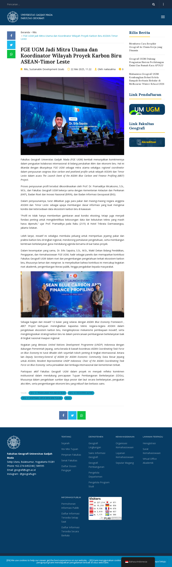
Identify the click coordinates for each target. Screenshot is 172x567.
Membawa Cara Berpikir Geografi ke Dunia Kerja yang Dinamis (145, 47)
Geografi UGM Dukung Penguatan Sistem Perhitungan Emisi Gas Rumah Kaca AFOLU (146, 62)
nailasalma (110, 69)
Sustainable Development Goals (46, 69)
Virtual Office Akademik (150, 460)
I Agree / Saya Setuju (155, 561)
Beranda (25, 32)
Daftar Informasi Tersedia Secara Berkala (70, 531)
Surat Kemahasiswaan (152, 451)
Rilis (34, 32)
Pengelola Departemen (95, 474)
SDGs (68, 398)
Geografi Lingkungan (95, 445)
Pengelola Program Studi (99, 484)
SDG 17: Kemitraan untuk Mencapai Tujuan (41, 398)
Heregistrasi (149, 443)
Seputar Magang (125, 462)
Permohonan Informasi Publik (70, 505)
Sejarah (65, 443)
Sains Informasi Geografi (97, 455)
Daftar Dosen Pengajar (68, 468)
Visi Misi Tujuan (69, 449)
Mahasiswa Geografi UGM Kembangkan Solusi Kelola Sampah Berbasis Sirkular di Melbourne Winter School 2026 (146, 78)
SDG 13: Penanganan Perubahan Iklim (47, 393)
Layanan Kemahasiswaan (125, 455)
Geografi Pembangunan (96, 464)
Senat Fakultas (69, 460)
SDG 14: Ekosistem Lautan (81, 393)
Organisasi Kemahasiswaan (125, 445)
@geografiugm (28, 474)
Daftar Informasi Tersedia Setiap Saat (70, 517)
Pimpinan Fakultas (71, 454)
